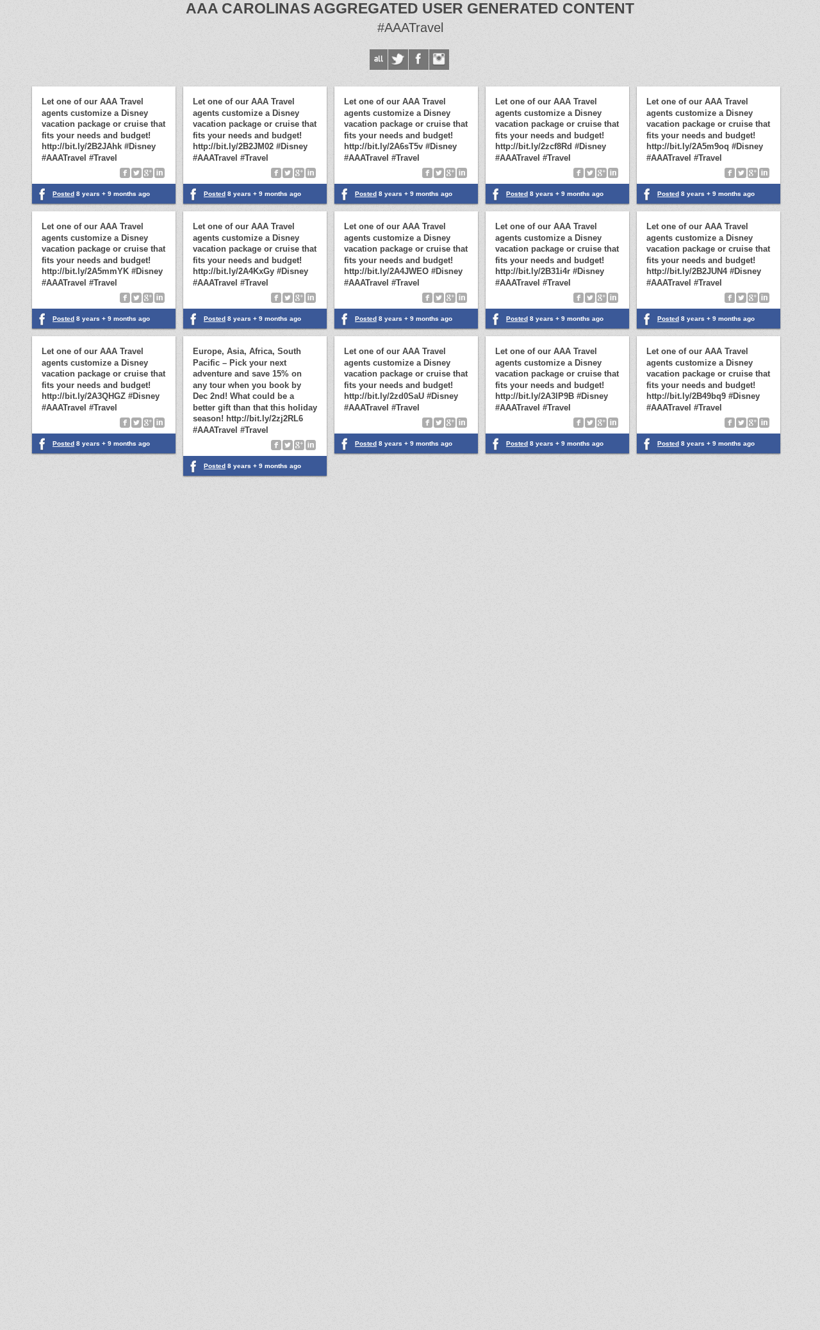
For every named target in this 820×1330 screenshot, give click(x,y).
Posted (215, 465)
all (378, 59)
